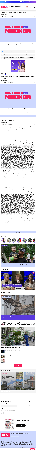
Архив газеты (30, 403)
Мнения (22, 405)
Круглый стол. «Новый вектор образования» (18, 280)
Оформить (21, 425)
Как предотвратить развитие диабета (18, 305)
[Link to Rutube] (1, 413)
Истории (3, 236)
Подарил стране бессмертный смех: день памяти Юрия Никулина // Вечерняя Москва (25, 240)
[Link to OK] (5, 410)
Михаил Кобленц (4, 80)
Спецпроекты (21, 5)
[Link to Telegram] (12, 410)
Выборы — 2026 (11, 9)
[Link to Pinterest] (3, 413)
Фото (14, 5)
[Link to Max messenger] (1, 410)
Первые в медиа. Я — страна (14, 7)
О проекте (18, 365)
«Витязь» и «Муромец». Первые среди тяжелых (13, 355)
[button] (33, 240)
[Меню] (34, 7)
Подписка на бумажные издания (23, 433)
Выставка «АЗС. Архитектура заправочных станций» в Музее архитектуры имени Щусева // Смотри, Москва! (19, 240)
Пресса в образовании (31, 407)
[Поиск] (31, 7)
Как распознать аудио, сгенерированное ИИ (18, 253)
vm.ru (1, 442)
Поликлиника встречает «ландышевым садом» (10, 347)
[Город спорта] (27, 7)
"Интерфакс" (27, 113)
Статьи (22, 403)
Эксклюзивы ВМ (11, 6)
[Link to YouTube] (9, 410)
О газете (12, 433)
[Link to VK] (3, 410)
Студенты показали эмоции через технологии (13, 350)
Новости (10, 5)
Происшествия (11, 16)
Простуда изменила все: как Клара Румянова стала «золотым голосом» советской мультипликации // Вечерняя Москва (9, 240)
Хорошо (32, 449)
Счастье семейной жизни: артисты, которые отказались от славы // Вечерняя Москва (30, 240)
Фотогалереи (23, 407)
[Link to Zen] (7, 410)
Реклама (16, 433)
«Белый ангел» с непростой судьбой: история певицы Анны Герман (4, 240)
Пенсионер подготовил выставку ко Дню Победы (13, 360)
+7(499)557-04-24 (6, 443)
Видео (16, 5)
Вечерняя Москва (4, 14)
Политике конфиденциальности (18, 449)
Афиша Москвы (18, 6)
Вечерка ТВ (4, 269)
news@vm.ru (31, 443)
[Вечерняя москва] (5, 435)
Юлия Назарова (4, 122)
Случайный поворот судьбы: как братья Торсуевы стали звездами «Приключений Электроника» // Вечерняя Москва (14, 240)
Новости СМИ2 (3, 74)
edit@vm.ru (16, 443)
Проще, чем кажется (6, 296)
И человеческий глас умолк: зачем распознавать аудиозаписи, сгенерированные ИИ (14, 265)
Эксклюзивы (4, 245)
